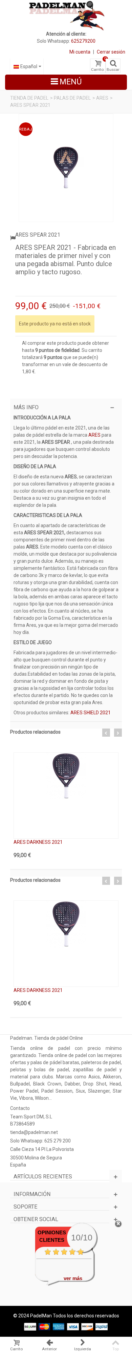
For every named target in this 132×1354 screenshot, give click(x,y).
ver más (73, 1278)
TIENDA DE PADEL (29, 98)
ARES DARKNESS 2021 (38, 842)
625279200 (83, 41)
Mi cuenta (79, 52)
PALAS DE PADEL (72, 98)
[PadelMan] (66, 15)
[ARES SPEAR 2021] (66, 168)
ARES (102, 98)
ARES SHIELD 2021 (90, 712)
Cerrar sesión (111, 52)
